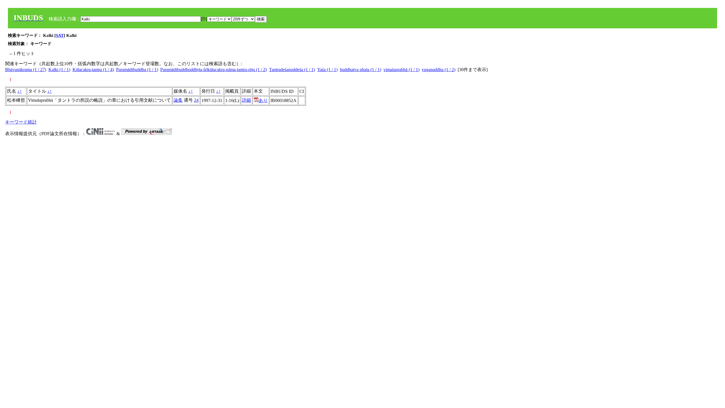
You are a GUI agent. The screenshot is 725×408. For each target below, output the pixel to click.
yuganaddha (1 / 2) (438, 69)
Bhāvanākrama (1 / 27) (25, 69)
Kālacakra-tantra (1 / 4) (93, 69)
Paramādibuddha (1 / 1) (137, 69)
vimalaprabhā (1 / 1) (401, 69)
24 (196, 100)
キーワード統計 (21, 122)
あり (263, 100)
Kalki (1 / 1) (59, 69)
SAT (60, 35)
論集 (178, 100)
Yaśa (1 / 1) (327, 69)
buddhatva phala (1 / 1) (360, 69)
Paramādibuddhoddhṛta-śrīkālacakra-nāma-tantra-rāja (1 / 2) (213, 69)
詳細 (246, 100)
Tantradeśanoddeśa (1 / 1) (292, 69)
